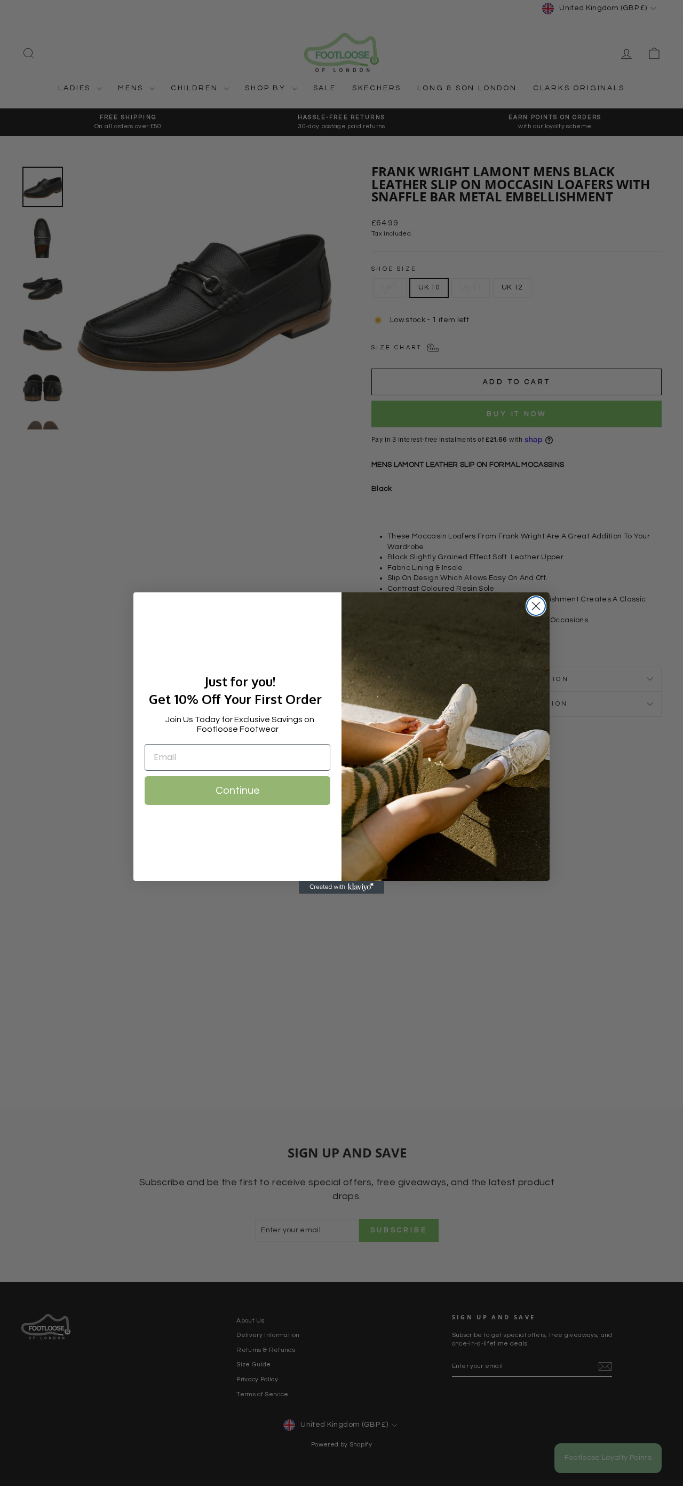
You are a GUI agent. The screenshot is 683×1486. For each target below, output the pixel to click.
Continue (238, 790)
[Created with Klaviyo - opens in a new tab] (341, 887)
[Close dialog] (536, 606)
